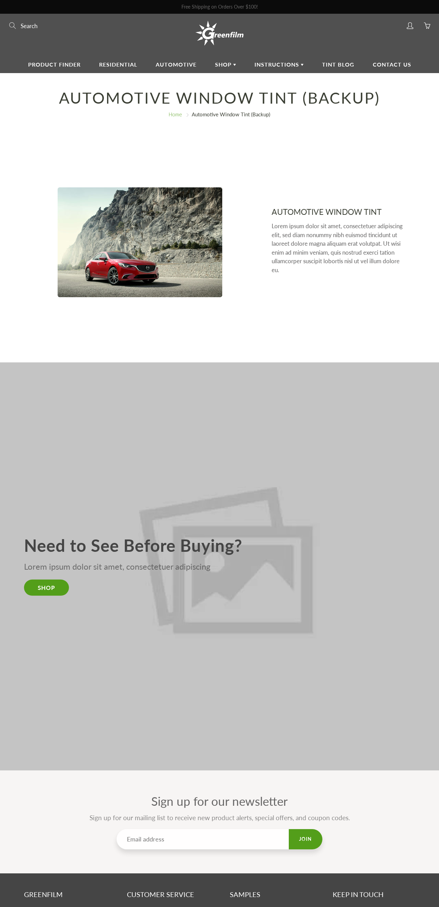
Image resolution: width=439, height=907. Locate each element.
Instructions (277, 64)
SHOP (46, 587)
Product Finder (54, 64)
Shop (224, 64)
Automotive (176, 64)
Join (305, 839)
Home (175, 114)
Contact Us (392, 64)
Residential (118, 64)
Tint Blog (338, 64)
